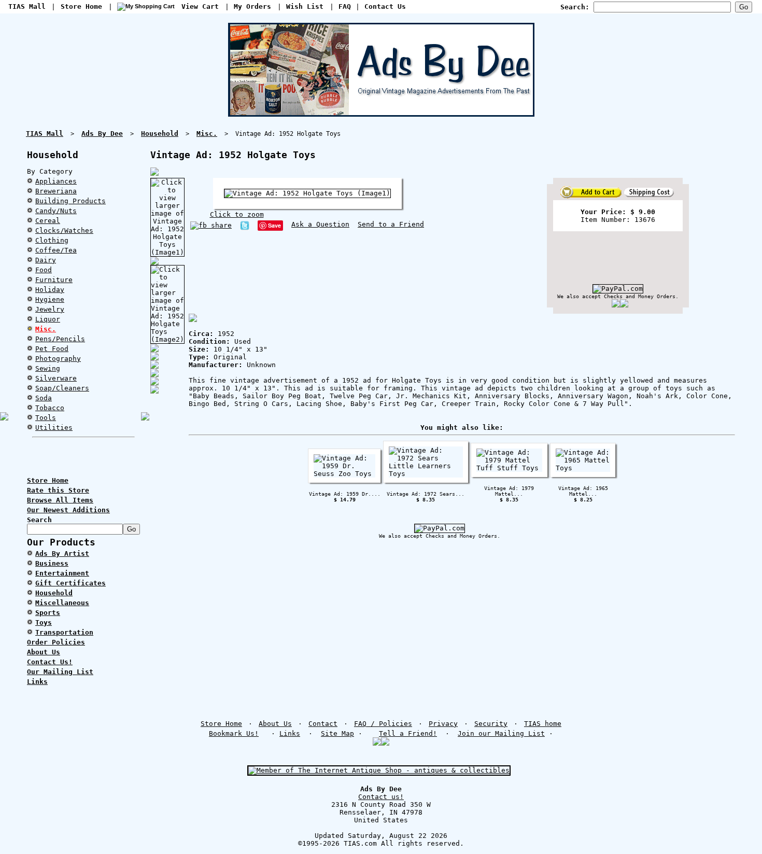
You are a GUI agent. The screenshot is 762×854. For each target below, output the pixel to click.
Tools (45, 418)
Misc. (45, 329)
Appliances (56, 181)
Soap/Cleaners (62, 388)
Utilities (54, 427)
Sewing (47, 368)
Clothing (51, 240)
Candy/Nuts (56, 211)
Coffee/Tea (56, 250)
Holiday (49, 289)
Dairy (45, 260)
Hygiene (49, 299)
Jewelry (49, 309)
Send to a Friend (391, 224)
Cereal (47, 221)
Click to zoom (237, 214)
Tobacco (49, 408)
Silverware (56, 378)
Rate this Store (58, 490)
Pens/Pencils (60, 339)
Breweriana (56, 191)
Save (274, 225)
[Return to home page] (381, 112)
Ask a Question (320, 224)
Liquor (47, 319)
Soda (43, 398)
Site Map (337, 733)
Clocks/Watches (64, 230)
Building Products (70, 201)
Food (43, 270)
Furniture (54, 280)
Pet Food (51, 349)
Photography (58, 358)
